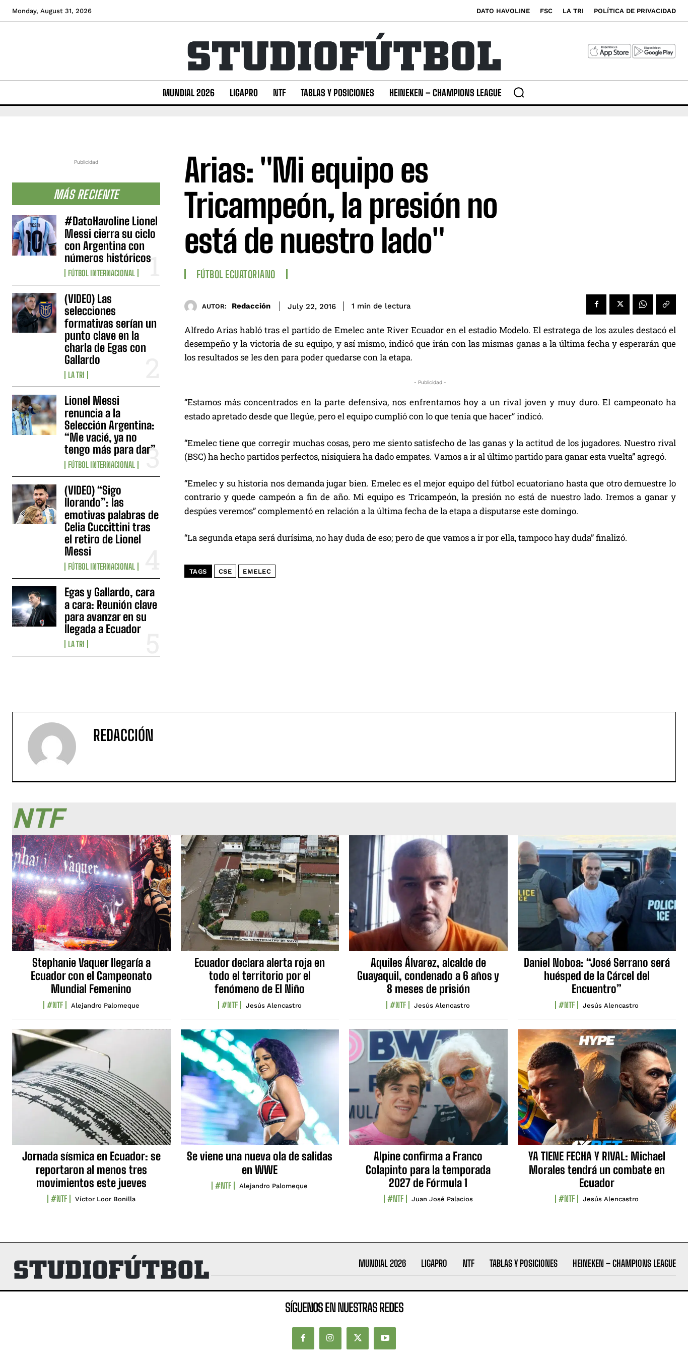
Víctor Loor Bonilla (105, 1199)
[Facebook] (596, 304)
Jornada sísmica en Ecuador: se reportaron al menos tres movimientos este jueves (91, 1169)
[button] (519, 92)
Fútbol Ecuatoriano (236, 274)
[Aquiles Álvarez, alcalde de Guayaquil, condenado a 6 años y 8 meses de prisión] (428, 898)
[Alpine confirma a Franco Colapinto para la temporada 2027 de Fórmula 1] (428, 1092)
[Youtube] (385, 1338)
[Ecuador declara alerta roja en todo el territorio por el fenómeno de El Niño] (260, 898)
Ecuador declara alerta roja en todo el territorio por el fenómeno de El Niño (259, 976)
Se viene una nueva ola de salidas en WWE (259, 1162)
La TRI (76, 375)
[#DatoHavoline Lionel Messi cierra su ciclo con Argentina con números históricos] (34, 235)
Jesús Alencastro (274, 1005)
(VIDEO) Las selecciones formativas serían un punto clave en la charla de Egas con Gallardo (110, 329)
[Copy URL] (666, 304)
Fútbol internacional (101, 273)
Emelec (257, 571)
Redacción (251, 306)
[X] (619, 304)
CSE (225, 571)
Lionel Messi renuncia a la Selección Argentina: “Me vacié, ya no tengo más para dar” (110, 425)
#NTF (55, 1005)
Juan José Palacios (442, 1199)
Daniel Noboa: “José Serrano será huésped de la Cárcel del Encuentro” (597, 976)
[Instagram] (330, 1338)
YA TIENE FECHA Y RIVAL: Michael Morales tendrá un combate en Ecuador (596, 1169)
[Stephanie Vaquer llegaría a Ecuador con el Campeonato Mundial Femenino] (91, 898)
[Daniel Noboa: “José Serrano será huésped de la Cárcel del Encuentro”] (597, 898)
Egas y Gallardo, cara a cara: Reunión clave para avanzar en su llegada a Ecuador (110, 610)
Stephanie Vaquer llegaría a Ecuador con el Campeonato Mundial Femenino (91, 976)
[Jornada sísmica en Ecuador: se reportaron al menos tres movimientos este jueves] (91, 1092)
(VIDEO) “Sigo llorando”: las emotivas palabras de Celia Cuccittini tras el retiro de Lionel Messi (111, 520)
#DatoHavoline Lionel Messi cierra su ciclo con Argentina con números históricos (111, 239)
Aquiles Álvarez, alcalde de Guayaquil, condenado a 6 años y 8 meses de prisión (428, 976)
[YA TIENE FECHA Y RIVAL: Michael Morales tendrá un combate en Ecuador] (597, 1092)
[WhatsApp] (643, 304)
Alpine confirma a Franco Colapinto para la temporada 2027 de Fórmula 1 (428, 1169)
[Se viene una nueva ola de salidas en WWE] (260, 1092)
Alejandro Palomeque (105, 1005)
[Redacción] (193, 306)
